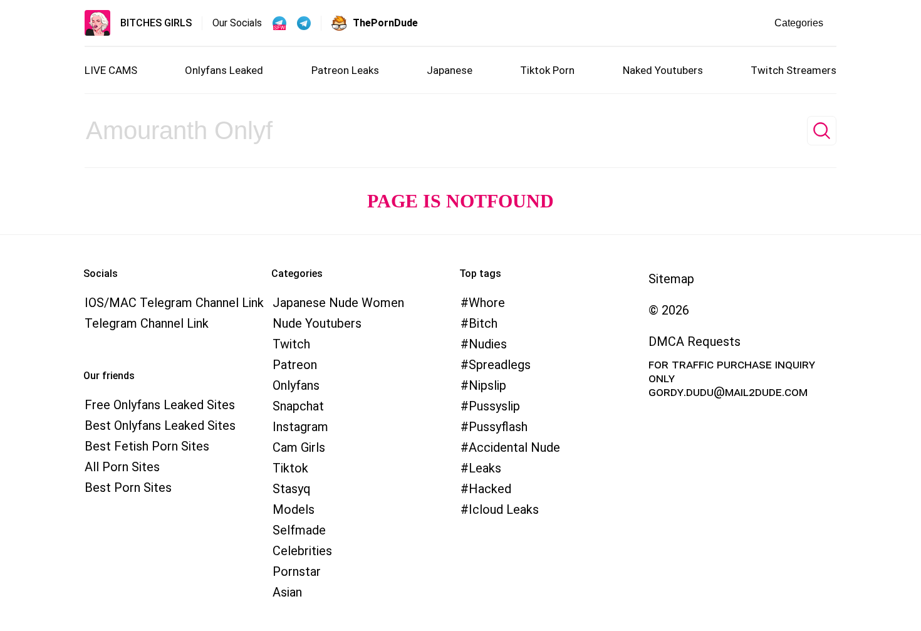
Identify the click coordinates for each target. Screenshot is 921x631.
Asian (287, 592)
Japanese (449, 70)
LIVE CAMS (111, 70)
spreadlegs (500, 364)
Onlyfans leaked (224, 70)
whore (487, 302)
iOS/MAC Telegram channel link (174, 302)
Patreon (295, 364)
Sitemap (671, 278)
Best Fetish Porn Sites (147, 446)
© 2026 (668, 310)
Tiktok (290, 468)
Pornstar (297, 571)
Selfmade (299, 530)
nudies (488, 344)
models (294, 509)
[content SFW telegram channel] (279, 23)
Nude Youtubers (317, 323)
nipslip (487, 385)
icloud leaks (504, 509)
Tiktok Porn (547, 70)
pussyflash (498, 426)
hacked (490, 488)
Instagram (300, 426)
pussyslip (494, 406)
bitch (483, 323)
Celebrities (302, 550)
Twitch (291, 344)
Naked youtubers (663, 70)
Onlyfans (296, 385)
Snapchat (298, 406)
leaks (485, 468)
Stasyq (292, 488)
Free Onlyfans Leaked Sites (160, 404)
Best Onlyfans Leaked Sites (160, 425)
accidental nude (514, 447)
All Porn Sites (122, 466)
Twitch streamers (793, 70)
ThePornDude (385, 23)
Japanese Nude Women (338, 302)
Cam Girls (299, 447)
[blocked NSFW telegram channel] (304, 23)
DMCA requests (694, 341)
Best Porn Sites (128, 487)
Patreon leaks (345, 70)
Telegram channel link (147, 323)
